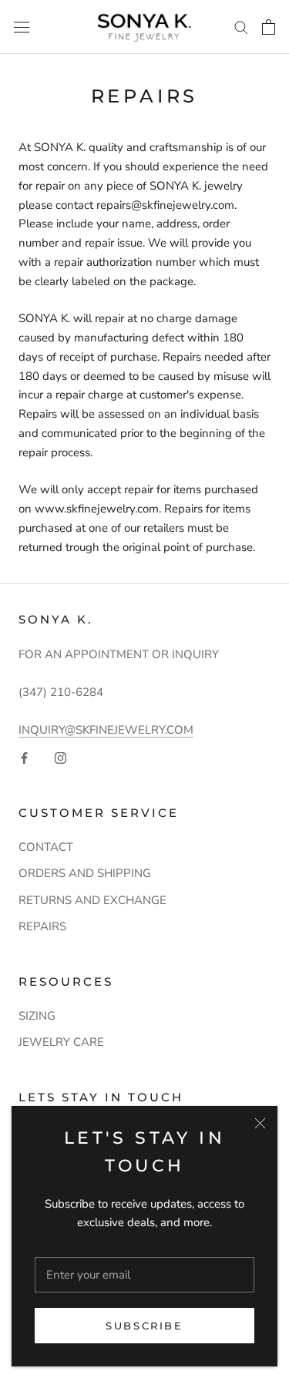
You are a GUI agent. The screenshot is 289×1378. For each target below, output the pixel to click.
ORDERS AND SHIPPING (84, 873)
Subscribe (144, 1325)
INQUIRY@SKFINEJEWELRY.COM (105, 730)
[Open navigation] (21, 27)
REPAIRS (42, 926)
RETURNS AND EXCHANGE (92, 900)
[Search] (241, 26)
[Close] (260, 1123)
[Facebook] (24, 757)
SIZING (36, 1015)
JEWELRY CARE (61, 1042)
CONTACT (45, 847)
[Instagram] (60, 757)
